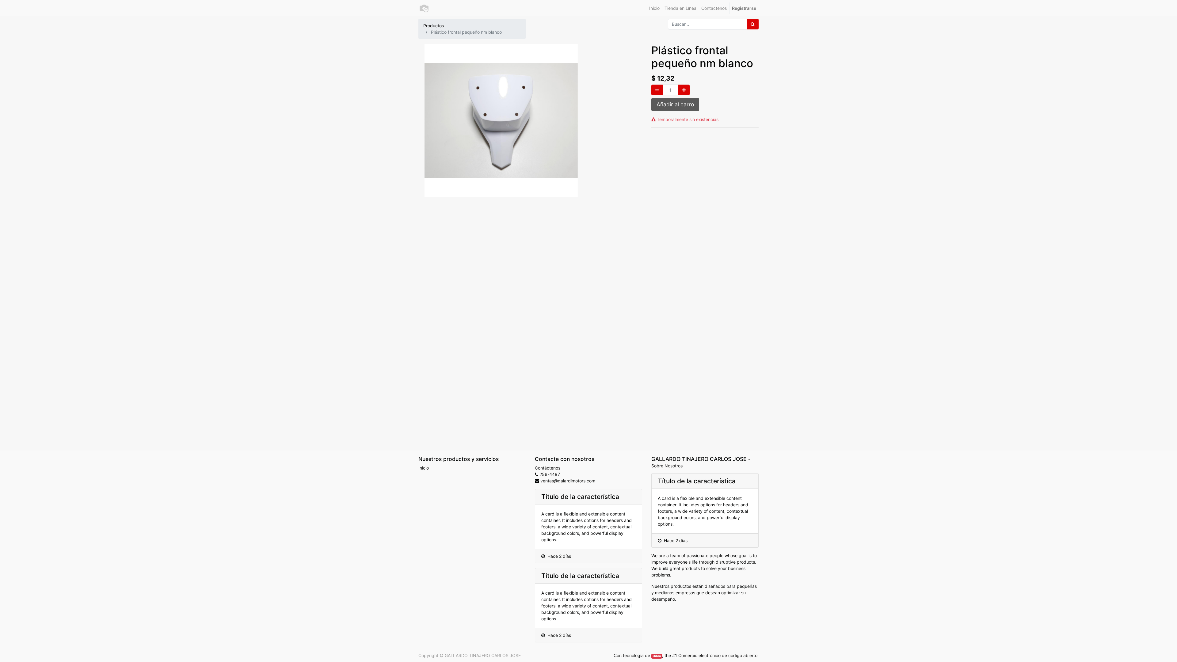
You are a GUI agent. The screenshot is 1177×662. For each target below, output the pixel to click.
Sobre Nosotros (667, 465)
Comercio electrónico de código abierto (717, 655)
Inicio (423, 467)
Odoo (657, 656)
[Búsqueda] (753, 24)
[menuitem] (654, 8)
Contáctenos (547, 467)
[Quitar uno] (657, 90)
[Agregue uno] (684, 90)
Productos (433, 25)
